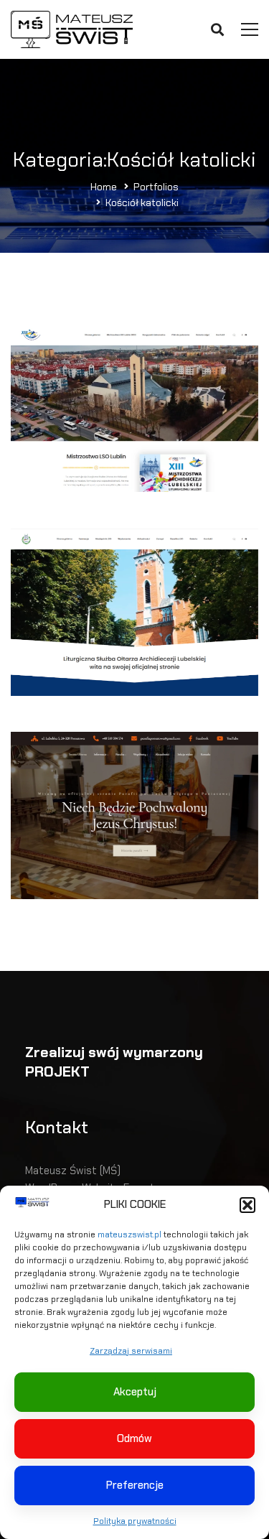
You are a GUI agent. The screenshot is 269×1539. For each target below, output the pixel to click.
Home (103, 186)
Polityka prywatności (134, 1521)
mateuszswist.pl (129, 1234)
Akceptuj (134, 1392)
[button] (247, 1205)
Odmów (134, 1438)
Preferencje (135, 1485)
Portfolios (156, 186)
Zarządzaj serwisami (131, 1351)
